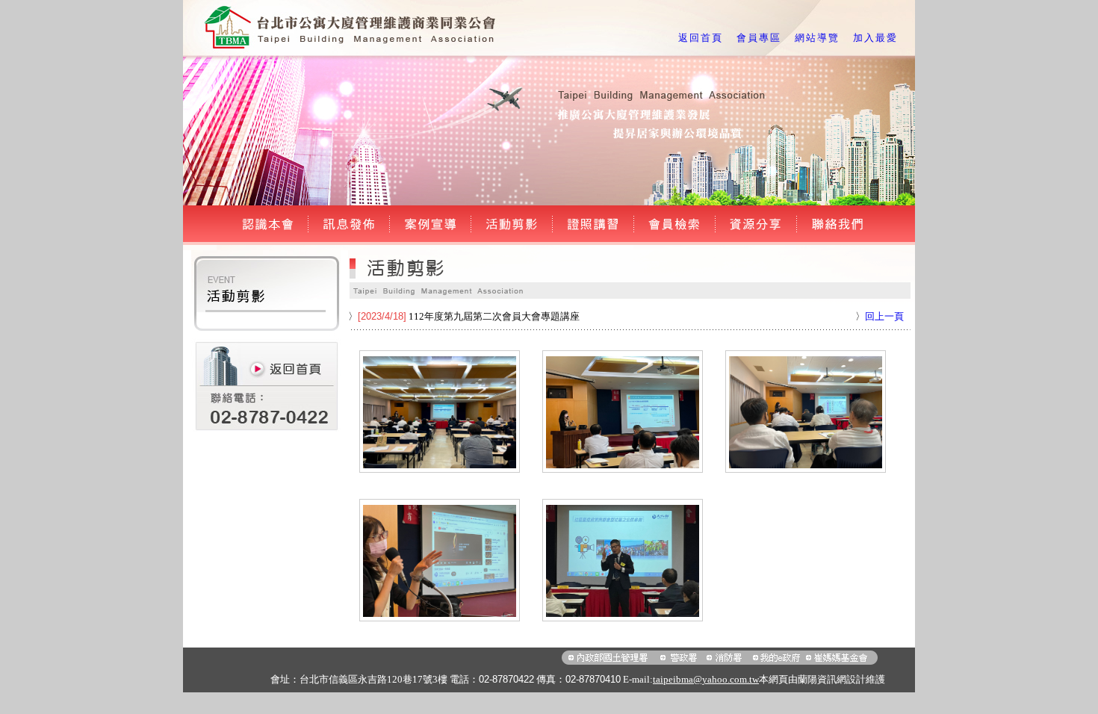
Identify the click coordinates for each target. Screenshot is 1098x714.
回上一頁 (884, 316)
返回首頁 (700, 37)
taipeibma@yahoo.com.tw (706, 679)
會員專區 (758, 37)
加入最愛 (875, 37)
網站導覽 (817, 37)
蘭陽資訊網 (822, 679)
